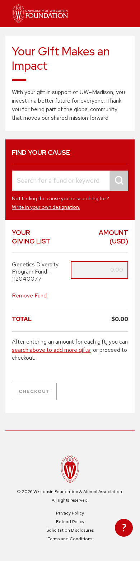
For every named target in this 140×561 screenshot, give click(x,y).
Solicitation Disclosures (70, 530)
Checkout (34, 391)
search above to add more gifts (51, 350)
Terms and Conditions (70, 539)
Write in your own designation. (46, 207)
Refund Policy (70, 522)
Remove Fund (29, 295)
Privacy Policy (70, 513)
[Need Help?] (124, 528)
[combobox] (70, 181)
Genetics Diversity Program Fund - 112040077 (35, 271)
